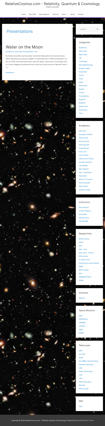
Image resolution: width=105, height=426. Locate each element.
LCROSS (82, 326)
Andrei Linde (83, 138)
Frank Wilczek (84, 148)
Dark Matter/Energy (86, 65)
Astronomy (18, 52)
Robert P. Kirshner (85, 179)
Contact (81, 14)
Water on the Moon (24, 46)
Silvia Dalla (83, 214)
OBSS (81, 330)
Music (73, 14)
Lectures (55, 14)
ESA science (83, 256)
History (81, 75)
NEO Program (84, 270)
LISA (80, 378)
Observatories (44, 14)
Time (81, 113)
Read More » (10, 72)
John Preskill (83, 155)
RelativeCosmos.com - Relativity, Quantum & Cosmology (52, 4)
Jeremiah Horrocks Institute (89, 263)
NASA (81, 82)
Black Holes (83, 55)
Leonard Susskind (85, 162)
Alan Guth (82, 131)
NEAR (81, 267)
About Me (32, 14)
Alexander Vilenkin (85, 134)
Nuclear (81, 89)
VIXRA (81, 280)
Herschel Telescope (86, 364)
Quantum (82, 99)
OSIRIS (81, 333)
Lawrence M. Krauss (86, 159)
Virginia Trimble (84, 190)
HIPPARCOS (83, 319)
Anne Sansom (84, 207)
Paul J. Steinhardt (85, 172)
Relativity (82, 103)
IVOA (80, 368)
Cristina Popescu (85, 211)
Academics (10, 52)
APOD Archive (84, 239)
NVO (80, 273)
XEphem (82, 298)
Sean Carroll (83, 186)
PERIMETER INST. (85, 277)
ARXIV (81, 242)
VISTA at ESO (83, 389)
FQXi (80, 406)
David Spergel (84, 145)
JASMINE (82, 323)
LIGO (80, 375)
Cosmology (83, 61)
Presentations (28, 52)
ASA (80, 246)
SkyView (82, 385)
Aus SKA (82, 354)
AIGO (81, 351)
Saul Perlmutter (84, 183)
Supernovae (83, 106)
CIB (80, 58)
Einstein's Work (84, 68)
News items (83, 86)
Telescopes (83, 110)
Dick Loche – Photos (86, 253)
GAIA (80, 316)
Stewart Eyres (84, 218)
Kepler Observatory (86, 371)
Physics (81, 93)
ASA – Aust (83, 249)
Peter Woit (82, 176)
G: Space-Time (84, 260)
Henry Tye (82, 152)
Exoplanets (83, 72)
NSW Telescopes (85, 382)
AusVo (81, 357)
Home (24, 14)
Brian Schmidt (84, 141)
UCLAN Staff (83, 221)
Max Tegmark (84, 169)
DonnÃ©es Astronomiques (88, 361)
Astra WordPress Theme (85, 420)
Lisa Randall (83, 165)
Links (64, 14)
